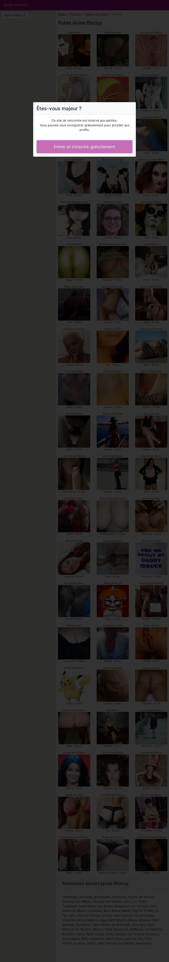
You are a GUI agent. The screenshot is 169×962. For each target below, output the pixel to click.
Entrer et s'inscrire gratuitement (84, 146)
